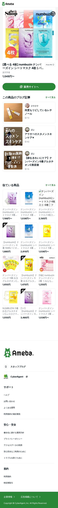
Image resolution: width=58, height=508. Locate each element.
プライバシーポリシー (13, 439)
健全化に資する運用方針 (14, 432)
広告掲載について (29, 496)
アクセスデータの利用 (13, 445)
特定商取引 (8, 483)
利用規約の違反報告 (12, 414)
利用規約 (7, 476)
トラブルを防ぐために (13, 458)
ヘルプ (6, 395)
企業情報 (8, 496)
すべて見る (50, 97)
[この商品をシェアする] (53, 13)
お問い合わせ (9, 401)
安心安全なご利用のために (15, 451)
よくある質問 (9, 407)
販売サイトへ (31, 86)
